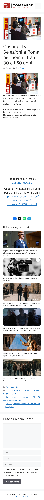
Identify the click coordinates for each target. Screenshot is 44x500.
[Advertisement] (22, 145)
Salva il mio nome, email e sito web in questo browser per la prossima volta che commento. (22, 472)
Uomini (15, 394)
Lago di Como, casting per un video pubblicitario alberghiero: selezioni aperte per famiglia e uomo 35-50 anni (21, 253)
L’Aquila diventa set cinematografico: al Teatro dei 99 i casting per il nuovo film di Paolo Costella (21, 304)
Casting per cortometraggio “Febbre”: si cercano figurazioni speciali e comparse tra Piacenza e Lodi (21, 380)
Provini (30, 390)
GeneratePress (22, 497)
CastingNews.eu (22, 182)
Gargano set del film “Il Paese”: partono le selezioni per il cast (20, 279)
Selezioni (7, 394)
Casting (9, 390)
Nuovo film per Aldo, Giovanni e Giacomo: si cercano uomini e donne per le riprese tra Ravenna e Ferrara (21, 329)
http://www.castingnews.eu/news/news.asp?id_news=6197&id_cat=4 (22, 200)
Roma (36, 390)
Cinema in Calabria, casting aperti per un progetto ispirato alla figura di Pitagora (20, 354)
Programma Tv (20, 390)
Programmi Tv (12, 387)
